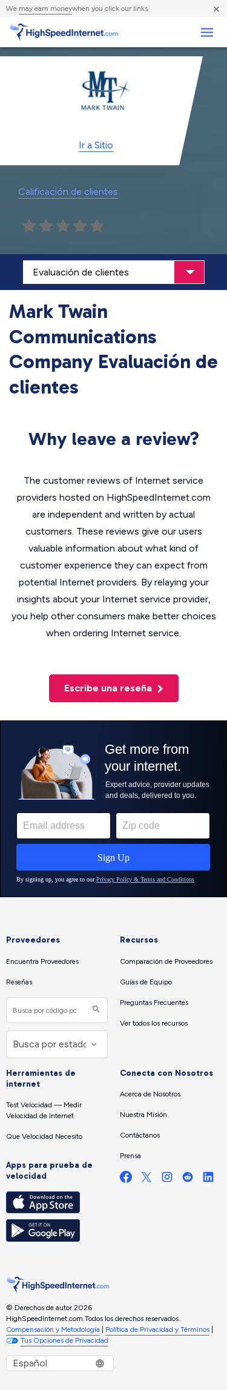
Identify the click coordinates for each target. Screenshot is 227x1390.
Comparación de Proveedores (166, 961)
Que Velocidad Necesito (44, 1136)
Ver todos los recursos (154, 1023)
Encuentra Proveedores (42, 961)
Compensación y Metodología (53, 1329)
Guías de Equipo (146, 982)
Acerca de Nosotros (150, 1094)
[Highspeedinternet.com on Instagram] (167, 1179)
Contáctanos (140, 1135)
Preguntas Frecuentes (154, 1002)
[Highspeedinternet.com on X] (146, 1179)
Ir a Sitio (96, 145)
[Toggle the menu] (207, 32)
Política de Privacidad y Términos (157, 1329)
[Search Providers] (94, 1010)
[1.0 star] (29, 226)
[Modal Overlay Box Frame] (113, 808)
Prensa (130, 1155)
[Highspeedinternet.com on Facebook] (126, 1179)
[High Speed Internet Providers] (63, 32)
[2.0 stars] (46, 226)
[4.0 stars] (79, 226)
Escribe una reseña (109, 688)
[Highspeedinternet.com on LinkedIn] (208, 1179)
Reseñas (19, 982)
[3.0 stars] (62, 226)
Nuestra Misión (143, 1114)
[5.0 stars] (96, 226)
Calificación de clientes (68, 191)
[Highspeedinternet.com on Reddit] (188, 1179)
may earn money (45, 8)
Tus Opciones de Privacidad (64, 1340)
